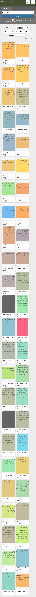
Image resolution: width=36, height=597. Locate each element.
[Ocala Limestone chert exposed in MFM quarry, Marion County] (22, 165)
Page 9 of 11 (29, 38)
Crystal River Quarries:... (10, 83)
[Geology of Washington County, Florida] (8, 304)
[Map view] (27, 28)
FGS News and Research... (24, 475)
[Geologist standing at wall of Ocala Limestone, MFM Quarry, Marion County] (8, 212)
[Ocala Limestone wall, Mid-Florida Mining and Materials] (8, 165)
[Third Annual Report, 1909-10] (22, 327)
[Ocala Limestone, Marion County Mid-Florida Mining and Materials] (8, 235)
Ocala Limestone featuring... (25, 591)
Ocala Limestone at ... (23, 268)
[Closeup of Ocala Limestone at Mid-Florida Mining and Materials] (8, 281)
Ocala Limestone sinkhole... (11, 199)
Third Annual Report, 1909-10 (25, 337)
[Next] (34, 38)
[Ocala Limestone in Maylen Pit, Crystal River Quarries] (22, 50)
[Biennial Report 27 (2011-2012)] (8, 488)
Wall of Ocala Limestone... (11, 152)
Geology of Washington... (10, 314)
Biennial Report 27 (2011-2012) (12, 499)
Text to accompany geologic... (25, 106)
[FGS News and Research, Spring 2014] (22, 558)
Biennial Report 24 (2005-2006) (12, 337)
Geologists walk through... (25, 129)
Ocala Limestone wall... (10, 176)
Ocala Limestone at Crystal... (25, 83)
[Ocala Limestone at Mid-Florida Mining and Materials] (22, 142)
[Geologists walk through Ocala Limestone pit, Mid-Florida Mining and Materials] (22, 119)
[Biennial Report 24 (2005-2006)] (8, 327)
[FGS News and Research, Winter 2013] (22, 511)
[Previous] (23, 38)
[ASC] (16, 31)
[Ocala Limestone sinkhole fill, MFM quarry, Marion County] (8, 188)
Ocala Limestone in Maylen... (25, 60)
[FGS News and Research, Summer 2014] (8, 581)
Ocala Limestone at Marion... (25, 222)
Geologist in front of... (23, 199)
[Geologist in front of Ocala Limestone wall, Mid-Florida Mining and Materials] (22, 188)
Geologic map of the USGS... (11, 475)
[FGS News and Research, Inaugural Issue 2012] (22, 465)
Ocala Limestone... (8, 245)
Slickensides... (8, 60)
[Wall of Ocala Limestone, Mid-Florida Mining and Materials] (8, 142)
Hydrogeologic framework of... (12, 106)
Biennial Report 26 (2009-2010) (12, 429)
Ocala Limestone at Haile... (11, 383)
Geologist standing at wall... (11, 222)
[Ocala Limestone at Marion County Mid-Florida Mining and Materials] (22, 212)
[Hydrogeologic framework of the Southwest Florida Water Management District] (8, 96)
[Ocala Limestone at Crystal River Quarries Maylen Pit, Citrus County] (22, 73)
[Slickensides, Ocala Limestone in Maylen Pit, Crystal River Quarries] (8, 50)
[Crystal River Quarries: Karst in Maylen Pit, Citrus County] (8, 73)
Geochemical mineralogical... (25, 545)
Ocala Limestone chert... (24, 176)
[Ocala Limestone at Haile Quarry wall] (8, 373)
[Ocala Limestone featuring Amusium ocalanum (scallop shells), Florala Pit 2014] (22, 581)
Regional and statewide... (24, 383)
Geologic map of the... (9, 129)
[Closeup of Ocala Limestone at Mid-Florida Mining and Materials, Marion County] (22, 235)
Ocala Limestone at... (23, 152)
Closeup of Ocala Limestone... (25, 245)
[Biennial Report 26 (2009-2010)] (8, 419)
